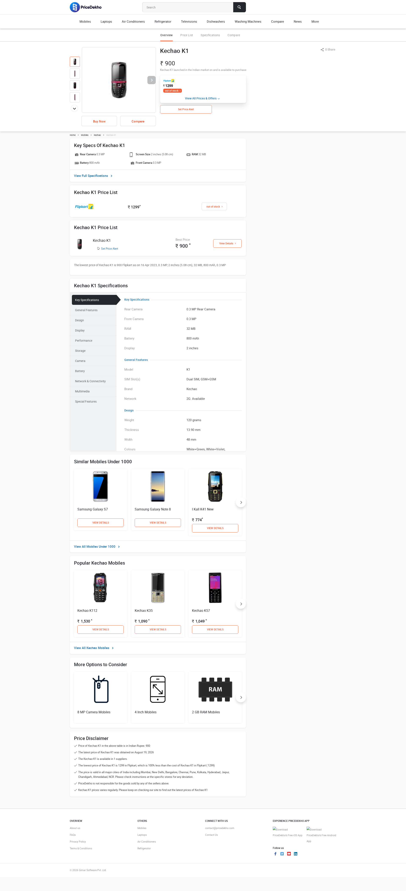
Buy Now (99, 121)
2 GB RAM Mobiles (206, 712)
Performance (83, 340)
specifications (210, 35)
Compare (234, 35)
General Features (86, 310)
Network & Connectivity (90, 381)
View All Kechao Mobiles (91, 648)
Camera (80, 361)
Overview (166, 35)
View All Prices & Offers (201, 98)
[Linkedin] (295, 854)
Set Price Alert (109, 248)
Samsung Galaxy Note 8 (153, 509)
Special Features (86, 401)
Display (80, 330)
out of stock (171, 90)
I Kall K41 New (203, 509)
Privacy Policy (78, 841)
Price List (186, 35)
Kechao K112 (87, 610)
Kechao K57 (201, 610)
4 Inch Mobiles (145, 712)
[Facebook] (275, 854)
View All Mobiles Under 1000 (94, 546)
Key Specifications (87, 300)
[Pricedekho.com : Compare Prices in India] (88, 7)
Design (79, 320)
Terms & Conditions (81, 848)
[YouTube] (288, 854)
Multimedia (82, 391)
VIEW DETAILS (100, 522)
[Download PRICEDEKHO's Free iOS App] (287, 832)
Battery (80, 371)
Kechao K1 (102, 240)
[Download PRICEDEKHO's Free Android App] (321, 835)
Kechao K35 (144, 610)
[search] (239, 7)
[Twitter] (282, 854)
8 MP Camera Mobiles (93, 712)
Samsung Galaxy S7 (92, 509)
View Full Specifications (91, 175)
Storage (80, 351)
